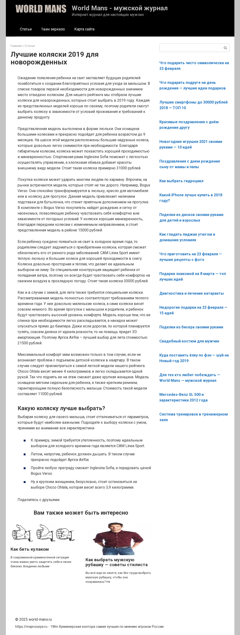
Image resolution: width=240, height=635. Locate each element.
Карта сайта (84, 29)
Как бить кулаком (30, 549)
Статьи (26, 29)
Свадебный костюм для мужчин (189, 341)
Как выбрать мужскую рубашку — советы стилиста (117, 562)
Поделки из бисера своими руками (191, 327)
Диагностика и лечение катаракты (191, 293)
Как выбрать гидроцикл (181, 181)
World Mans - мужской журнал (120, 8)
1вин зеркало (53, 29)
